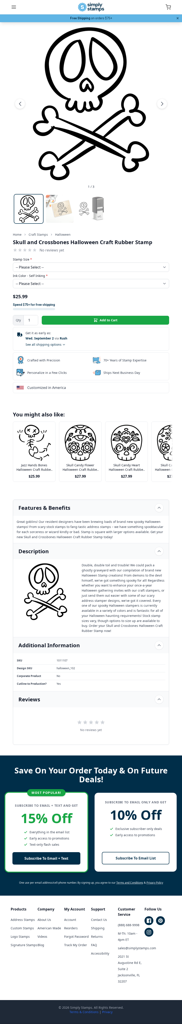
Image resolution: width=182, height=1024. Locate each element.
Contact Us (99, 920)
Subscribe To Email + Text (46, 858)
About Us (44, 920)
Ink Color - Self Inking (30, 276)
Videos (42, 936)
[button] (20, 104)
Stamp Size (22, 259)
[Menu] (13, 7)
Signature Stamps (24, 945)
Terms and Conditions (129, 883)
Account (70, 920)
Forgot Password (76, 936)
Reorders (71, 928)
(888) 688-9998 (128, 925)
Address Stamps (23, 920)
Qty (18, 320)
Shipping (98, 928)
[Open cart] (168, 7)
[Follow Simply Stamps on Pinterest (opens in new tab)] (160, 920)
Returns (97, 936)
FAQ (94, 945)
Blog (41, 945)
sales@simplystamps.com (137, 948)
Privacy (107, 1012)
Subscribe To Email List (136, 858)
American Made (49, 928)
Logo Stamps (20, 936)
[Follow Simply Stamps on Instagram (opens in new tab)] (148, 932)
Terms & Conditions (84, 1012)
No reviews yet (52, 250)
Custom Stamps (22, 928)
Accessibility (100, 953)
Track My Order (75, 945)
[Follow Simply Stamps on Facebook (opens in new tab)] (148, 920)
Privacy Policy (154, 883)
